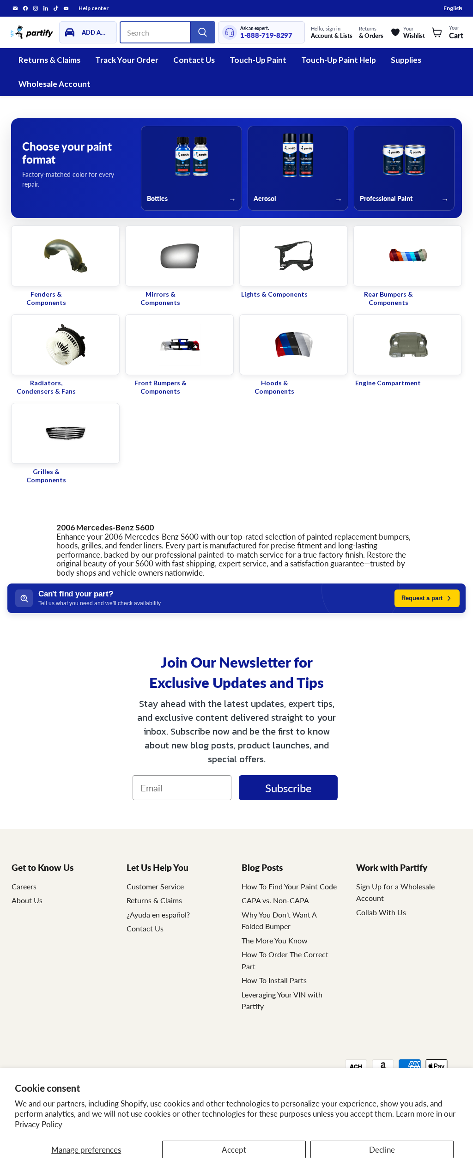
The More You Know (275, 940)
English (452, 8)
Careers (24, 886)
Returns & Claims (49, 60)
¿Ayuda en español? (158, 914)
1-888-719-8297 (266, 35)
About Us (27, 900)
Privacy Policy (38, 1124)
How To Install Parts (274, 980)
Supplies (406, 60)
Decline (382, 1149)
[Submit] (202, 32)
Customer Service (155, 886)
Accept (234, 1149)
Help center (94, 8)
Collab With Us (381, 912)
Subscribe (288, 788)
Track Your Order (126, 60)
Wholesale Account (54, 84)
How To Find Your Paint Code (289, 886)
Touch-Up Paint (258, 60)
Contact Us (194, 60)
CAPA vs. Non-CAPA (275, 900)
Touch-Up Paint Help (338, 60)
